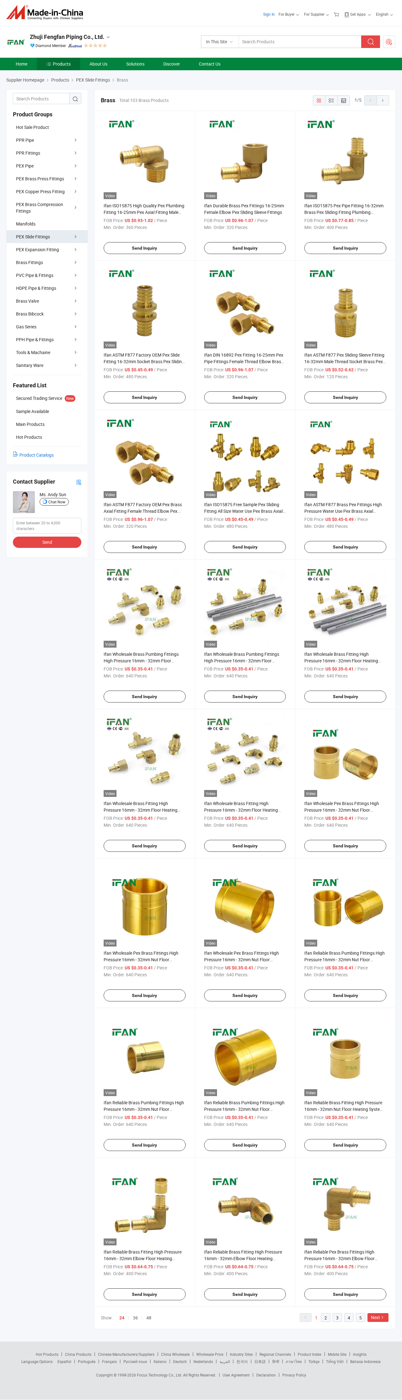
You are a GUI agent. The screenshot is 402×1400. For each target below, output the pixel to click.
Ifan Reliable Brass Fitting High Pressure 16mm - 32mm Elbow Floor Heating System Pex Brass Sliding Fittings (243, 1258)
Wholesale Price (209, 1354)
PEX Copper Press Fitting (40, 191)
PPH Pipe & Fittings (35, 339)
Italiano (160, 1361)
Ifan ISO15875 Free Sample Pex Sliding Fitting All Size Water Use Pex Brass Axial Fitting (243, 511)
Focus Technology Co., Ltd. (160, 1374)
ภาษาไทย (294, 1361)
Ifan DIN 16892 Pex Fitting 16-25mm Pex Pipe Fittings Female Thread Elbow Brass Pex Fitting (243, 361)
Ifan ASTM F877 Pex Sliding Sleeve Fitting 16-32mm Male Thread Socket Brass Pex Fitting (344, 361)
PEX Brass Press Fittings (40, 179)
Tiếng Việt (335, 1361)
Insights (360, 1354)
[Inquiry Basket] (337, 14)
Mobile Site (337, 1354)
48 (148, 1318)
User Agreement (236, 1374)
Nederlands (203, 1361)
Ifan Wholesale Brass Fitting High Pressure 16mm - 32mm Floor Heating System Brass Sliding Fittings (241, 809)
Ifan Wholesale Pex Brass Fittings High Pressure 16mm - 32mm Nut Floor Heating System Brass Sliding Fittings (141, 959)
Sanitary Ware (29, 365)
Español (64, 1361)
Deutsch (180, 1361)
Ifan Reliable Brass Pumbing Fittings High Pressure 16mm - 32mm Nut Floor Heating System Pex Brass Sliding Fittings (244, 1109)
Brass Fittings (29, 262)
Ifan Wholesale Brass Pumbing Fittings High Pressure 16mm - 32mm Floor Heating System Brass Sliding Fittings (241, 660)
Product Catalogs (36, 455)
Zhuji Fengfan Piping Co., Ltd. (67, 37)
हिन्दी (275, 1361)
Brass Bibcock (30, 314)
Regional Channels (275, 1354)
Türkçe (313, 1361)
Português (86, 1361)
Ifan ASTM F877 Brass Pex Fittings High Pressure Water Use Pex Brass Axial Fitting (343, 511)
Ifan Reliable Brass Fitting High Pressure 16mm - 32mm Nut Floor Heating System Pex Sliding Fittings (343, 1109)
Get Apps (358, 14)
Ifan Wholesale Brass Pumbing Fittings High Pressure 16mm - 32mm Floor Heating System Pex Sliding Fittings (141, 660)
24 (121, 1317)
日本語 (260, 1361)
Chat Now (56, 501)
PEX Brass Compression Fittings (39, 207)
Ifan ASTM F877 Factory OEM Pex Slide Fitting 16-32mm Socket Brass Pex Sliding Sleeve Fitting (144, 361)
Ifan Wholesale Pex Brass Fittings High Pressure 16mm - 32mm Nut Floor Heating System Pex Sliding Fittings (341, 809)
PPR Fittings (28, 153)
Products (62, 64)
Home (21, 64)
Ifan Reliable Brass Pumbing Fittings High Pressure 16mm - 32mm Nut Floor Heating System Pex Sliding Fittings (344, 959)
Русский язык (135, 1361)
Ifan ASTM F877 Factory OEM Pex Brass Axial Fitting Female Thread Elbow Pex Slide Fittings (143, 511)
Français (109, 1361)
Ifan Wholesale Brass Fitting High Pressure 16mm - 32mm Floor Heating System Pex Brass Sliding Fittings (341, 660)
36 (135, 1318)
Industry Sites (241, 1354)
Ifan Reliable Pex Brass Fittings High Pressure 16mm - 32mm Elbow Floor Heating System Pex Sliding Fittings (339, 1258)
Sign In (269, 14)
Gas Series (26, 327)
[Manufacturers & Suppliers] (46, 12)
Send (47, 542)
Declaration (266, 1374)
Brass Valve (27, 301)
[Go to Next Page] (383, 100)
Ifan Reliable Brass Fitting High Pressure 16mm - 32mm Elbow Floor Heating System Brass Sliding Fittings (143, 1258)
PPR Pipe (25, 140)
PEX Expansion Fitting (37, 249)
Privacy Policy (294, 1374)
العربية (225, 1361)
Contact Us (209, 64)
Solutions (135, 64)
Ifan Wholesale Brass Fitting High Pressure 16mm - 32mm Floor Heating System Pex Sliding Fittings (140, 809)
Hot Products (47, 1354)
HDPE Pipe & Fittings (36, 288)
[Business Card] (78, 482)
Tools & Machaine (33, 352)
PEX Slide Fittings (33, 237)
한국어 (242, 1361)
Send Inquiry (144, 248)
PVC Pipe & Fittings (34, 275)
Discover (171, 64)
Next (375, 1317)
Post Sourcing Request (389, 41)
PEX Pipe (25, 166)
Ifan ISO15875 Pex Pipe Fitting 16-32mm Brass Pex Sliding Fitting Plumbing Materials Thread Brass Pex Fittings (343, 212)
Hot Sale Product (32, 127)
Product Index (309, 1354)
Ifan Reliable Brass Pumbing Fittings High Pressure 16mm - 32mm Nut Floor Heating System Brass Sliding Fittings (144, 1109)
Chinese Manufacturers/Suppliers (126, 1354)
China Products (78, 1354)
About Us (98, 64)
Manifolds (25, 224)
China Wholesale (175, 1354)
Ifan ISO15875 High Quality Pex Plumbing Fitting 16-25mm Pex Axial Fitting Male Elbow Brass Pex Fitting (144, 212)
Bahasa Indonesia (365, 1361)
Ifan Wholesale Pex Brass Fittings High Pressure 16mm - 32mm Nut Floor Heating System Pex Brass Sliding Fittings (244, 959)
